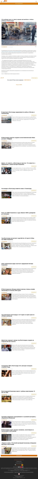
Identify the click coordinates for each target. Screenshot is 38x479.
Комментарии (34, 115)
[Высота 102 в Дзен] (21, 467)
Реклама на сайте (19, 461)
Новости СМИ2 (19, 84)
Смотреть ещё (19, 455)
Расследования (4, 115)
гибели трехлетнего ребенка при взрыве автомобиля (11, 51)
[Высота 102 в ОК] (20, 467)
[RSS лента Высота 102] (22, 467)
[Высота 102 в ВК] (18, 467)
